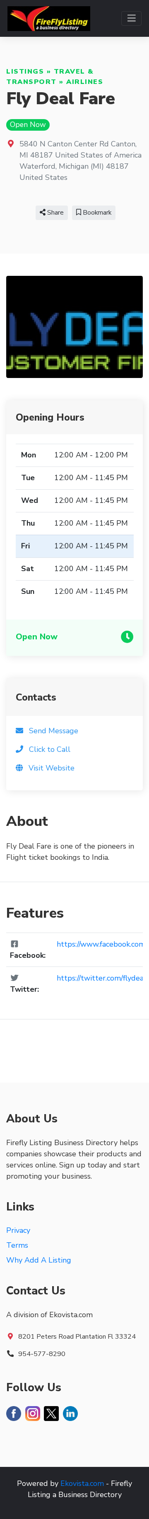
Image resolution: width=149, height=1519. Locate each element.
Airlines (84, 81)
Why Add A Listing (38, 1260)
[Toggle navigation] (131, 18)
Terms (17, 1245)
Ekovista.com (82, 1483)
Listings (25, 71)
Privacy (18, 1230)
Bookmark (96, 212)
